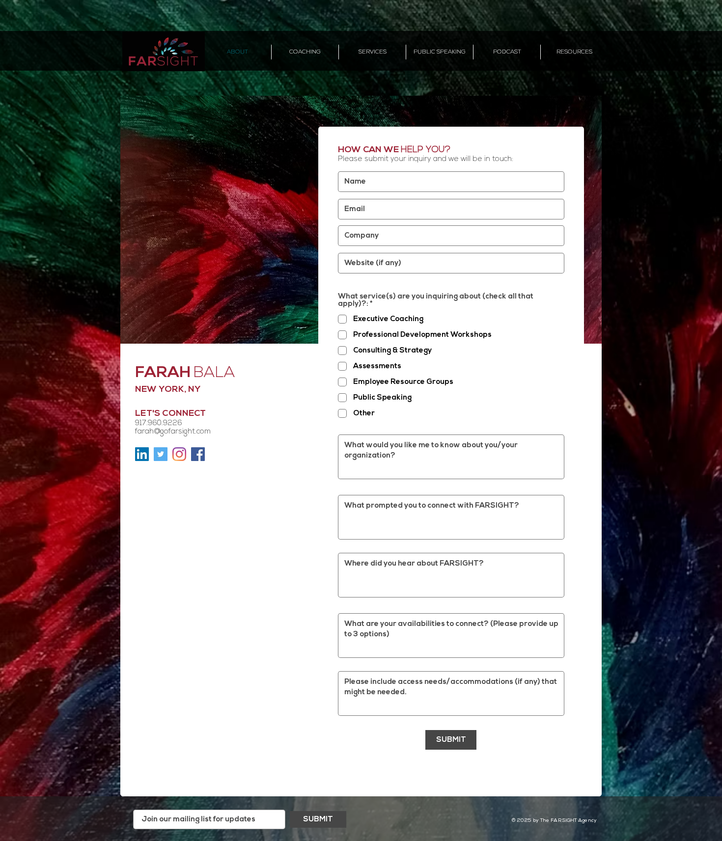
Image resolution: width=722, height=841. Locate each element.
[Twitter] (160, 454)
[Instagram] (179, 454)
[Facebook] (198, 454)
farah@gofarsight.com (173, 431)
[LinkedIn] (142, 454)
